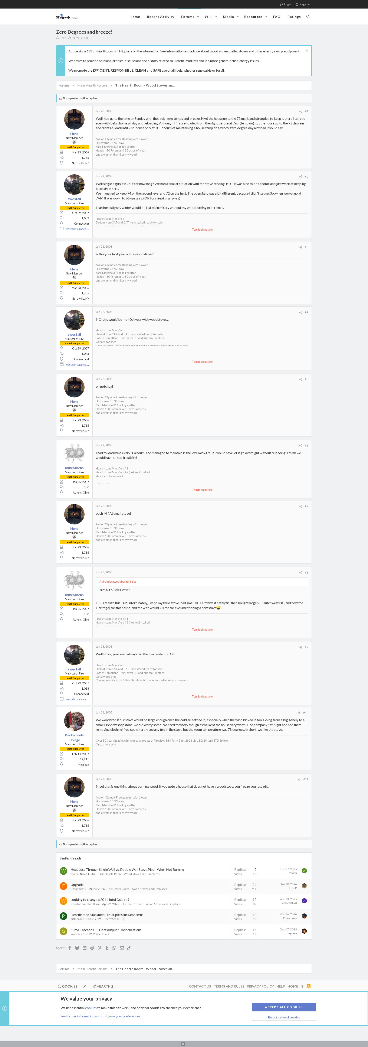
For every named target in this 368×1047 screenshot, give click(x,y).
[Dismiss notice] (306, 51)
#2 (306, 176)
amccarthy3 (289, 903)
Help (280, 986)
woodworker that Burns (85, 904)
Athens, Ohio (81, 492)
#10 (305, 713)
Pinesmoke (290, 918)
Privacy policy (260, 986)
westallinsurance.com (79, 229)
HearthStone (111, 919)
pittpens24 (77, 919)
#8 (306, 572)
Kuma (105, 934)
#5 (306, 379)
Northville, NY (80, 163)
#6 (306, 445)
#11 (305, 779)
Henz (63, 38)
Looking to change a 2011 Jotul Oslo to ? (99, 899)
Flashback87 (78, 889)
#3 (306, 247)
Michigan (83, 764)
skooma (75, 934)
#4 (306, 312)
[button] (198, 17)
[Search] (308, 16)
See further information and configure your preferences (100, 1016)
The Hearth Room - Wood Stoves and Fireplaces (129, 874)
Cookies (69, 986)
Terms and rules (229, 986)
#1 (306, 111)
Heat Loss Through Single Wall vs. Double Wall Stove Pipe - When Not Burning (127, 869)
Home (293, 986)
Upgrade (76, 884)
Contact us (200, 986)
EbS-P (293, 888)
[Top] (302, 986)
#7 (306, 506)
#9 (306, 647)
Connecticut (81, 223)
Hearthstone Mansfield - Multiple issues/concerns (106, 915)
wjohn (74, 874)
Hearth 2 (104, 986)
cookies (91, 1008)
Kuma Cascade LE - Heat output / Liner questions (105, 930)
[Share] (300, 111)
